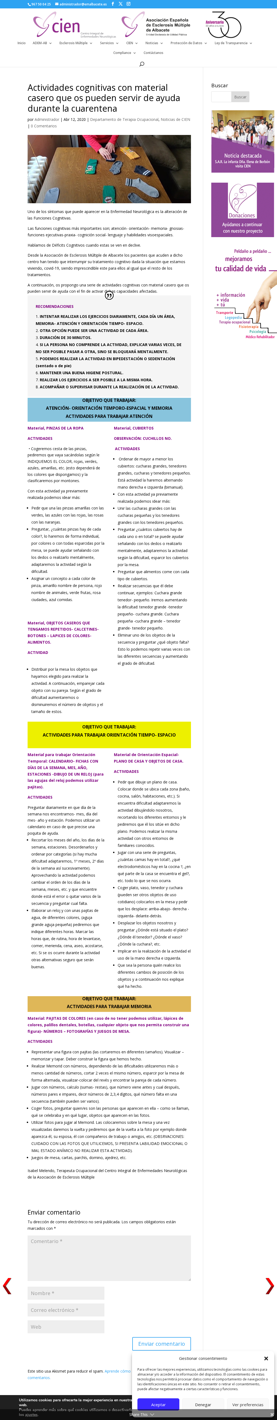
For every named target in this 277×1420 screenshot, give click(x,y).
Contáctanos (153, 53)
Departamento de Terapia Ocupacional (124, 119)
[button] (266, 1358)
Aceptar (158, 1404)
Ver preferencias (247, 1404)
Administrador (47, 119)
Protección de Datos (186, 43)
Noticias (152, 43)
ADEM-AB (40, 43)
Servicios (107, 43)
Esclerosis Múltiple (74, 43)
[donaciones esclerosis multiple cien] (242, 235)
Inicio (22, 43)
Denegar (203, 1404)
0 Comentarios (44, 125)
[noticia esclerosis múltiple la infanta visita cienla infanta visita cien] (242, 171)
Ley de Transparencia (231, 43)
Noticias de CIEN (175, 119)
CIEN (129, 43)
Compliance (122, 53)
